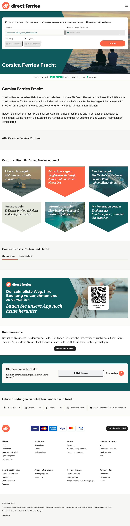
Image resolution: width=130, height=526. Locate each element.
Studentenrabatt (8, 481)
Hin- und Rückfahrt (16, 22)
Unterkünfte (39, 445)
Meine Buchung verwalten (77, 449)
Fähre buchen (7, 459)
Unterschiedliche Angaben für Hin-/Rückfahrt (64, 22)
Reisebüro (39, 477)
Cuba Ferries (105, 477)
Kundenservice (105, 452)
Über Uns (6, 484)
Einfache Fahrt (34, 22)
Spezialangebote (8, 456)
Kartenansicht (25, 256)
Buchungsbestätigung (75, 452)
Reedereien (6, 449)
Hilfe (101, 456)
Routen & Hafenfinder (10, 452)
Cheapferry (104, 474)
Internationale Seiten (10, 474)
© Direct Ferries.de (8, 503)
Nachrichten (7, 477)
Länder (5, 445)
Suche (112, 43)
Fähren (102, 481)
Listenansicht (8, 256)
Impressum (6, 516)
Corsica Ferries (56, 105)
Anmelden (71, 445)
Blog (101, 445)
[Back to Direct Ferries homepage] (21, 5)
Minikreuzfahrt (40, 452)
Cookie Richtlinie (73, 474)
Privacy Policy (72, 477)
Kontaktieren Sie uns (108, 449)
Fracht (37, 449)
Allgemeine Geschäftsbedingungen (81, 481)
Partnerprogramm (41, 474)
